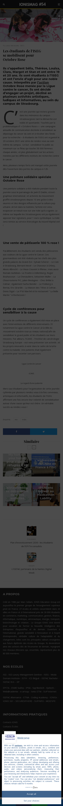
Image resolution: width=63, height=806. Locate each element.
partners (18, 745)
